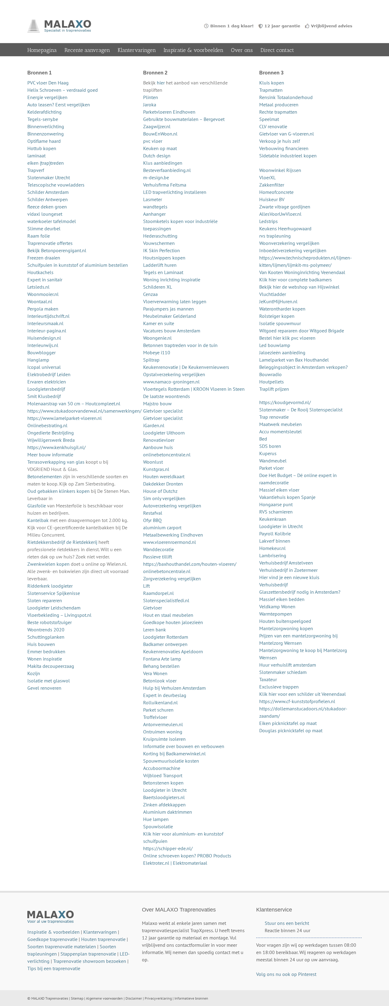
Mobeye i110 (156, 352)
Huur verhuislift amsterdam (287, 665)
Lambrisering (272, 555)
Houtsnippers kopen (164, 258)
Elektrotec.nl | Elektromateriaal (175, 863)
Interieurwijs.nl (42, 345)
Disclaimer (134, 998)
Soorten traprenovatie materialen (61, 946)
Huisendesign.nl (44, 338)
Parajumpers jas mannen (168, 309)
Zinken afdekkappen (164, 805)
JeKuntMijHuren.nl (278, 301)
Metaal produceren (278, 104)
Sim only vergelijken (164, 498)
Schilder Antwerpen (47, 199)
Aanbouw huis (158, 447)
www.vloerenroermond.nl (169, 542)
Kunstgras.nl (156, 469)
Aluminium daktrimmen (167, 812)
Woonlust (153, 462)
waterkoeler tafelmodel (51, 221)
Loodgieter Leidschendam (54, 608)
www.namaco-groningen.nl (171, 382)
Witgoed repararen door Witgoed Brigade (301, 331)
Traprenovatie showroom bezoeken (89, 961)
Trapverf (35, 170)
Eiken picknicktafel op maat (288, 723)
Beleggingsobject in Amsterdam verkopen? (303, 367)
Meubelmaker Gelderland (169, 316)
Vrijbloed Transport (162, 775)
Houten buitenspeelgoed (285, 621)
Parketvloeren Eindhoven (169, 112)
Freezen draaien (43, 258)
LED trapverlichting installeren (174, 192)
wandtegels (155, 207)
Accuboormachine (161, 768)
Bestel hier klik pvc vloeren (287, 338)
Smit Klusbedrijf (44, 396)
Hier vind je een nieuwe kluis (289, 577)
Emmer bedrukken (46, 651)
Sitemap (77, 998)
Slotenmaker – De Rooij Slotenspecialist (301, 410)
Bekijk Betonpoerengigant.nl (56, 250)
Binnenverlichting (45, 126)
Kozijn (33, 673)
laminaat (36, 156)
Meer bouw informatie (50, 454)
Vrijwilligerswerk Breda (51, 440)
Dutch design (156, 156)
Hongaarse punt (276, 504)
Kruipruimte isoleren (164, 739)
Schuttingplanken (45, 637)
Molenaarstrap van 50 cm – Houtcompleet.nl (73, 403)
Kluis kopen (271, 83)
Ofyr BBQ (152, 520)
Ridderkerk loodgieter (50, 586)
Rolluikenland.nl (160, 702)
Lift (146, 586)
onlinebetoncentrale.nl (167, 454)
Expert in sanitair (44, 279)
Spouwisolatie (158, 826)
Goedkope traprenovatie (52, 939)
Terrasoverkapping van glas (55, 462)
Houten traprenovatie (103, 939)
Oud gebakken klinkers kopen (58, 491)
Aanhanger (154, 214)
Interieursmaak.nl (45, 323)
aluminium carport (162, 527)
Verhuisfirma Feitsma (164, 185)
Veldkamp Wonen (277, 606)
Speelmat (269, 119)
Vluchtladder (272, 294)
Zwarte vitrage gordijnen (284, 207)
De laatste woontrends (166, 396)
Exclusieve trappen (279, 687)
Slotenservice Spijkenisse (53, 593)
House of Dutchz (160, 491)
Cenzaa (150, 294)
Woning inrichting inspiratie (171, 279)
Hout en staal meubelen (168, 615)
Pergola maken (42, 309)
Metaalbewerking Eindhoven (173, 535)
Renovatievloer (158, 440)
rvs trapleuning (275, 236)
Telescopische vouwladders (55, 185)
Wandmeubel (273, 461)
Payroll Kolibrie (275, 533)
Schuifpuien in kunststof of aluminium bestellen (77, 265)
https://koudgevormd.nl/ (285, 402)
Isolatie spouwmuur (280, 323)
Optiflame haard (44, 141)
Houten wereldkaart (163, 476)
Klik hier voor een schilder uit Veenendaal (302, 694)
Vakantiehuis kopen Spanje (287, 497)
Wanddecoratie (158, 549)
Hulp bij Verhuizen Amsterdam (174, 688)
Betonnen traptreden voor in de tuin (180, 345)
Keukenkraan (272, 519)
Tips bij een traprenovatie (53, 968)
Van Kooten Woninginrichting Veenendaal (302, 272)
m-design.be (156, 177)
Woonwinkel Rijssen (280, 170)
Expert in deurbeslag (164, 695)
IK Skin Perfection (161, 250)
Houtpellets (271, 382)
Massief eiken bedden (282, 599)
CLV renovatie (273, 126)
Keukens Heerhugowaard (285, 228)
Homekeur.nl (272, 548)
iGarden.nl (153, 425)
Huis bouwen (41, 644)
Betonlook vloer (160, 681)
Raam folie (38, 236)
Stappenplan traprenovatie (88, 954)
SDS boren (270, 446)
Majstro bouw (157, 403)
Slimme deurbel (43, 228)
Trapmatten (271, 90)
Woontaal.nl (39, 301)
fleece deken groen (47, 207)
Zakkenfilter (271, 185)
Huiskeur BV (271, 199)
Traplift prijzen (274, 389)
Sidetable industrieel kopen (288, 156)
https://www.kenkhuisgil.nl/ (56, 447)
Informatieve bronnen (191, 998)
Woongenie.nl (157, 338)
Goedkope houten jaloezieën (173, 622)
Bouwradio (270, 374)
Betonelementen (44, 476)
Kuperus (268, 453)
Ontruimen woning (162, 732)
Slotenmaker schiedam (283, 672)
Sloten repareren (44, 600)
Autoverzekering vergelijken (172, 506)
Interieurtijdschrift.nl (48, 316)
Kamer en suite (158, 323)
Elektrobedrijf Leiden (49, 374)
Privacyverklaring (158, 998)
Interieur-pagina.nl (46, 331)
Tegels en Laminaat (163, 272)
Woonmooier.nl (43, 294)
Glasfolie (36, 506)
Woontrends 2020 (45, 630)
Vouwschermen (159, 243)
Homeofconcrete (276, 192)
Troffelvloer (155, 717)
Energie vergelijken (47, 97)
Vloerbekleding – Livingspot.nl (59, 615)
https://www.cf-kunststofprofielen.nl (297, 701)
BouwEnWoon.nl (160, 134)
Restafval (152, 513)
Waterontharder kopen (282, 309)
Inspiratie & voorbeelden (53, 932)
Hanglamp (38, 360)
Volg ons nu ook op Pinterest (286, 974)
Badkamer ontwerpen (165, 644)
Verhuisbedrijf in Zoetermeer (288, 570)
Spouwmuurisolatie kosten (171, 761)
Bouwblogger (41, 352)
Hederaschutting (160, 236)
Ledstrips (268, 221)
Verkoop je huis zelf (279, 141)
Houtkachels (40, 272)
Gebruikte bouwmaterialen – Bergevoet (184, 119)
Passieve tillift (157, 557)
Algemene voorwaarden (104, 998)
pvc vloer (152, 141)
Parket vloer (271, 468)
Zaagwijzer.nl (156, 126)
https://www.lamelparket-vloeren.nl (64, 418)
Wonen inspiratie (44, 659)
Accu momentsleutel (280, 431)
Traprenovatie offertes (50, 243)
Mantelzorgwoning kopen (286, 628)
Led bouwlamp (274, 345)
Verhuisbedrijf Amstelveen (286, 563)
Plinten (150, 97)
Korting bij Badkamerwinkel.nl (174, 753)
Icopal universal (44, 367)
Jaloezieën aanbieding (282, 352)
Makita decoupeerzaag (50, 666)
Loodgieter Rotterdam (165, 637)
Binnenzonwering (45, 134)
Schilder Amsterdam (48, 192)
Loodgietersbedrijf (46, 389)
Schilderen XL (157, 287)
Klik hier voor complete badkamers (295, 279)
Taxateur (268, 679)
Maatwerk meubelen (280, 424)
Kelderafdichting (44, 112)
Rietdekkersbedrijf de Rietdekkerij (62, 542)
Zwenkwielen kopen (48, 564)
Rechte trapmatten (278, 112)
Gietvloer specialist (163, 411)
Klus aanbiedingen (162, 163)
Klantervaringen (100, 932)
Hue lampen (156, 819)
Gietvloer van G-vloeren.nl (286, 134)
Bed (263, 439)
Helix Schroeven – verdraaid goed (62, 90)
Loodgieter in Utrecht (165, 790)
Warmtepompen (275, 614)
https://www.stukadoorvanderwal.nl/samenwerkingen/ (84, 411)
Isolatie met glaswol (48, 681)
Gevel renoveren (44, 688)
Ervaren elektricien (46, 382)
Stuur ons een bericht (287, 923)
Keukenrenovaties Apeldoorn (173, 651)
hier (161, 83)
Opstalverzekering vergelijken (174, 374)
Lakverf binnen (274, 541)
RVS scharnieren (276, 512)
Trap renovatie (274, 417)
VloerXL (267, 177)
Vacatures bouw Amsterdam (171, 331)
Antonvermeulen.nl (163, 724)
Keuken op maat (160, 148)
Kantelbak (38, 520)
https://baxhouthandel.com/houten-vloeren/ (189, 564)
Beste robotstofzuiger (49, 622)
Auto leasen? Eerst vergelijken (58, 104)
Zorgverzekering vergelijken (172, 578)
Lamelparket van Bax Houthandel (294, 360)
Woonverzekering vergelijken (289, 243)
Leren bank (154, 630)
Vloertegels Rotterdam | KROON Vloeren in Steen (194, 389)
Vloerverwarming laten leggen (174, 301)
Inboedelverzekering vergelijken (292, 250)
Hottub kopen (41, 148)
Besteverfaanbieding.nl (167, 170)
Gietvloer (152, 608)
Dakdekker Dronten (163, 484)
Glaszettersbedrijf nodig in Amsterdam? (299, 592)
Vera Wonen (155, 673)
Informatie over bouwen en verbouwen (183, 746)
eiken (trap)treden (45, 163)
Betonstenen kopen (163, 783)
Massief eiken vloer (279, 490)
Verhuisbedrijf (273, 585)
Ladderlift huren (160, 265)
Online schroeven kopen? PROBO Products (187, 856)
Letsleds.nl (38, 287)
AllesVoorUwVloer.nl (280, 214)
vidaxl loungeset (44, 214)
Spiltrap (151, 360)
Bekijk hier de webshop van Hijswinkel (299, 287)
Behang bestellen (161, 666)
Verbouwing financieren (283, 148)
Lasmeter (152, 199)
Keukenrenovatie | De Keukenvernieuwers (186, 367)
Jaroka (149, 104)
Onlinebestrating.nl (47, 425)
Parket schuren (158, 710)
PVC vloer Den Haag (48, 83)
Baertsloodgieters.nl (164, 797)
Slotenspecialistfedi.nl (166, 600)
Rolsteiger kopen (276, 316)
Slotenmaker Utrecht (48, 177)
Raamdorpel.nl (158, 593)
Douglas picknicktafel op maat (290, 730)
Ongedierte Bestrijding (50, 433)
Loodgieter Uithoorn (164, 433)
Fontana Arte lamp (162, 659)
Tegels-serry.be (42, 119)
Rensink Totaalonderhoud (286, 97)
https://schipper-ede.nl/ (168, 848)
